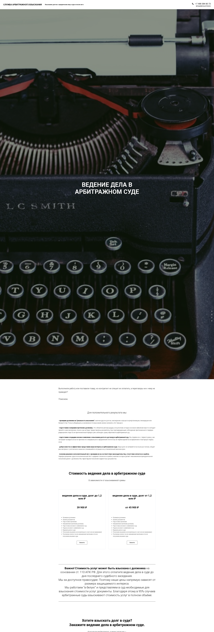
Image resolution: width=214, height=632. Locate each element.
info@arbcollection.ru (203, 6)
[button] (82, 542)
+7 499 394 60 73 (203, 4)
